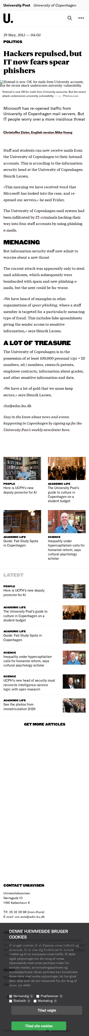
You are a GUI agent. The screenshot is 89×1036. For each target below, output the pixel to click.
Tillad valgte (47, 1010)
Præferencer (51, 996)
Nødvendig (22, 996)
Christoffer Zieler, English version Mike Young (37, 132)
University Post (16, 5)
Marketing (47, 1001)
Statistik (21, 1001)
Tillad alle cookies (38, 1026)
